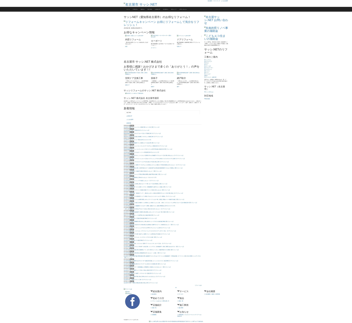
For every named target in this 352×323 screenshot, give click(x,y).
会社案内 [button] (165, 9)
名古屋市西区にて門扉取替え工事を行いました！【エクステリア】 (140, 177)
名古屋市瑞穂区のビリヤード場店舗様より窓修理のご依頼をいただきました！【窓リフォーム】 (147, 267)
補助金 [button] (142, 9)
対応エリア (174, 9)
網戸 (178, 86)
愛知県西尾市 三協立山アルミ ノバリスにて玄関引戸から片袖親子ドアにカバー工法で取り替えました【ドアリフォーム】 (154, 155)
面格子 (152, 86)
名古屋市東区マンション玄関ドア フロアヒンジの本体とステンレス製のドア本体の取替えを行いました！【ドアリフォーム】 (155, 165)
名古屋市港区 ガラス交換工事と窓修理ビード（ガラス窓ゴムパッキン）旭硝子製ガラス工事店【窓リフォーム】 (151, 249)
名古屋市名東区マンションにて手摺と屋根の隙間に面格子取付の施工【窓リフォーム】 (145, 174)
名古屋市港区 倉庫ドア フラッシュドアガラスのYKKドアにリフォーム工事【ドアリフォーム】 (147, 227)
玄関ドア (179, 46)
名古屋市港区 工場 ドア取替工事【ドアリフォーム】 (137, 130)
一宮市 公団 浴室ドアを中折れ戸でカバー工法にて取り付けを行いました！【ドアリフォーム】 (147, 209)
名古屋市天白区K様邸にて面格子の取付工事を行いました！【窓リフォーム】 (143, 171)
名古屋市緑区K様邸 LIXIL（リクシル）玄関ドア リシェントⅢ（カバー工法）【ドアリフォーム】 (148, 243)
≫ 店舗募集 (153, 314)
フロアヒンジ (208, 69)
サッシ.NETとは (209, 91)
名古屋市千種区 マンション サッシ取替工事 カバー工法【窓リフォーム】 (142, 127)
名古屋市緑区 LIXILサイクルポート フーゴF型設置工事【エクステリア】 (141, 152)
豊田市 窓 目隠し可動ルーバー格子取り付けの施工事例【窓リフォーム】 (142, 215)
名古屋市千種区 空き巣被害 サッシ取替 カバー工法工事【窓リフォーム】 (142, 143)
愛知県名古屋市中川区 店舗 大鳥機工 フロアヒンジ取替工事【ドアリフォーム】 (143, 136)
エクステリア (208, 61)
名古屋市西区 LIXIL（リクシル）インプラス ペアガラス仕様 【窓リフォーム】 (143, 237)
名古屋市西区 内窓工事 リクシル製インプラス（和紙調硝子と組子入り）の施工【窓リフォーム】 (148, 187)
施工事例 (150, 9)
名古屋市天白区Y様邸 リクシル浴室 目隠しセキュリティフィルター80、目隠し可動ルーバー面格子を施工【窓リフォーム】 (154, 199)
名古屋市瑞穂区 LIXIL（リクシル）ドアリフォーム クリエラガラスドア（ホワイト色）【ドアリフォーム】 (150, 231)
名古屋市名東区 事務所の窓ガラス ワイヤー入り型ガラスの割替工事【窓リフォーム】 (145, 264)
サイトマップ (216, 1)
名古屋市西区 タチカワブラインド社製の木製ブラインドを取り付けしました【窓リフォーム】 (147, 190)
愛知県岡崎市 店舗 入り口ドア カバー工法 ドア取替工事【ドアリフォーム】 (142, 133)
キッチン (207, 70)
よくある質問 (224, 1)
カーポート (153, 47)
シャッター (208, 73)
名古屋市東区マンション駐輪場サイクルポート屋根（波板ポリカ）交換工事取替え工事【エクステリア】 (149, 205)
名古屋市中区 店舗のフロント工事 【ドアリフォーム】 (138, 279)
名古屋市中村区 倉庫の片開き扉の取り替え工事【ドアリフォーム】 (141, 282)
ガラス (207, 62)
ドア (206, 64)
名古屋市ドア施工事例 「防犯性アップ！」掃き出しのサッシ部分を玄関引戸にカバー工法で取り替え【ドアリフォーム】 (153, 193)
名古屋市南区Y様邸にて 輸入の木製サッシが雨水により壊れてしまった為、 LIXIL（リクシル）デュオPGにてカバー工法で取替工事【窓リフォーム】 (160, 202)
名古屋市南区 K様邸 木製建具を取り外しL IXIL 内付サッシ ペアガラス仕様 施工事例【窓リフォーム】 (149, 221)
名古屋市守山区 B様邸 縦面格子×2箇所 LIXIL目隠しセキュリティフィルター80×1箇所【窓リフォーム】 (149, 212)
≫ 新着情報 (180, 314)
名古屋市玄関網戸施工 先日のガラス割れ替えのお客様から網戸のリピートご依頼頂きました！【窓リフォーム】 (151, 224)
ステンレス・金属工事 (210, 77)
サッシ (207, 72)
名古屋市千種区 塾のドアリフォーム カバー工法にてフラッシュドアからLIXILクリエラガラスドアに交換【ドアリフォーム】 (154, 158)
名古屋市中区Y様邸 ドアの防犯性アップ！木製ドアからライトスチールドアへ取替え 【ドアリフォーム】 (150, 196)
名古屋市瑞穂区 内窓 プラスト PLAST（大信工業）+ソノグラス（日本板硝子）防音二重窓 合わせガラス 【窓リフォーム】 (154, 246)
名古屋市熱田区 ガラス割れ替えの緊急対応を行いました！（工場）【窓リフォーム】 (145, 253)
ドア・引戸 (208, 66)
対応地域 (207, 98)
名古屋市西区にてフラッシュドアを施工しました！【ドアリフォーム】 (141, 180)
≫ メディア (196, 314)
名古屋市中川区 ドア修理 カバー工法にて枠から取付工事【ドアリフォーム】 (143, 270)
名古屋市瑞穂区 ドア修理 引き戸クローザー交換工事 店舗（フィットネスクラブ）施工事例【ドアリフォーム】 (151, 260)
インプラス (208, 59)
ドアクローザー (209, 67)
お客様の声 (157, 9)
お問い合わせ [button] (182, 9)
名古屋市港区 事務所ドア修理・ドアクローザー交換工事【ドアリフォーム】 (142, 273)
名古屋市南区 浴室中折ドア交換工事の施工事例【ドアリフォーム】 (140, 218)
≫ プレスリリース (187, 314)
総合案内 (210, 1)
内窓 (126, 46)
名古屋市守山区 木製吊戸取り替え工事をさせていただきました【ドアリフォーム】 (145, 276)
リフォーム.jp (198, 285)
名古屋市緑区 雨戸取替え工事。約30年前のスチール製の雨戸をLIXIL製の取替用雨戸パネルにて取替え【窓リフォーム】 (153, 168)
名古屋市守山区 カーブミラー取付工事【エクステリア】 (138, 139)
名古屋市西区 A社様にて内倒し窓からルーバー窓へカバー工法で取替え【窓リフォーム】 (146, 183)
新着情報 (129, 123)
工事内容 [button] (135, 9)
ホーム (128, 9)
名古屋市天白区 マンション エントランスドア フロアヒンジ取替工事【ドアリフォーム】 (145, 146)
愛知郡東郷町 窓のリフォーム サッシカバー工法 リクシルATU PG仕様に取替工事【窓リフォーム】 (148, 149)
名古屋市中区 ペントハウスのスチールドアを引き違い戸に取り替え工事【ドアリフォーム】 (146, 161)
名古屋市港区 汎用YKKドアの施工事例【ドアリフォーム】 (138, 240)
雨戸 (206, 75)
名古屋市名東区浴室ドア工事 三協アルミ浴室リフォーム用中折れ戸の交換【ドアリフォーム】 (147, 234)
